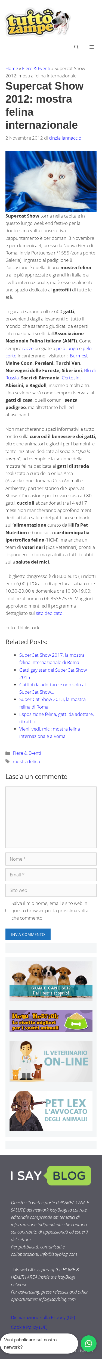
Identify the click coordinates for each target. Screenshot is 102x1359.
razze (27, 348)
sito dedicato (49, 613)
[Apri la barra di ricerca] (76, 47)
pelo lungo (67, 348)
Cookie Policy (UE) (29, 1327)
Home (11, 68)
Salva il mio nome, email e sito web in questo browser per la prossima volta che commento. (49, 910)
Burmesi (78, 356)
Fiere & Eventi (36, 68)
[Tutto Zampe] (37, 22)
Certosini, (72, 378)
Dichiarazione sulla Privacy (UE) (43, 1317)
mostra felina (26, 761)
